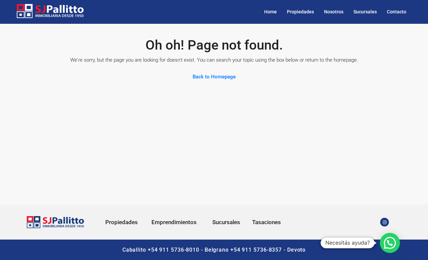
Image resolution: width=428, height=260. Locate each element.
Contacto (396, 11)
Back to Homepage (214, 77)
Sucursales (365, 11)
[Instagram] (384, 222)
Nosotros (333, 11)
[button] (390, 243)
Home (270, 11)
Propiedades (300, 11)
